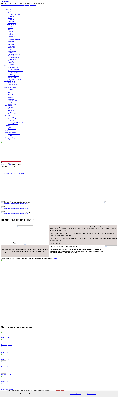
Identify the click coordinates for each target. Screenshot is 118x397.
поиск (8, 5)
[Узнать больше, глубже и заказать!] (11, 151)
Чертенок (11, 62)
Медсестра (11, 46)
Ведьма (10, 33)
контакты (33, 5)
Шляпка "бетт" (5, 367)
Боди (9, 91)
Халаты (10, 97)
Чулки (10, 92)
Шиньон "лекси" (6, 374)
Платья (6, 66)
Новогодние (12, 51)
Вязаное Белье (12, 104)
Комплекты (11, 82)
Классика (11, 117)
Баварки (10, 28)
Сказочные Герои (13, 57)
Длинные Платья (13, 67)
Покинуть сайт (91, 394)
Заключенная (12, 38)
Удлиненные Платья (14, 77)
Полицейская (12, 56)
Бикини (10, 107)
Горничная (11, 34)
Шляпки (10, 11)
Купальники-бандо (14, 109)
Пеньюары (11, 89)
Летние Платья (13, 72)
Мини (10, 127)
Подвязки (11, 99)
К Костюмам (12, 23)
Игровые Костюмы (10, 24)
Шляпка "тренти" (6, 345)
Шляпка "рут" (5, 359)
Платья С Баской (13, 76)
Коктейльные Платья (14, 79)
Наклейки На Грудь (14, 14)
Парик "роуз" (5, 381)
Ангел (10, 26)
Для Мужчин (8, 137)
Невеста (10, 49)
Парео (10, 112)
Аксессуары (8, 9)
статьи (12, 5)
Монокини (11, 110)
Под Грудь (11, 120)
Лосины (6, 130)
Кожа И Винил (13, 124)
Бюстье (10, 102)
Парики (10, 13)
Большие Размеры (10, 132)
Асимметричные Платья (15, 71)
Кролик (10, 43)
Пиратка (10, 52)
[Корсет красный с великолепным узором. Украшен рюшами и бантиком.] (110, 207)
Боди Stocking (12, 100)
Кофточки (11, 86)
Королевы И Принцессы (16, 39)
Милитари (11, 47)
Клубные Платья (13, 69)
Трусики (10, 94)
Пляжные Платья (13, 114)
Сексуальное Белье (10, 87)
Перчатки (11, 16)
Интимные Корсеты (14, 119)
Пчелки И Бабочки (14, 54)
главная (3, 5)
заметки (9, 164)
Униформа (11, 61)
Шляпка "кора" (5, 352)
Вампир (10, 31)
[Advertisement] (59, 188)
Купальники (8, 105)
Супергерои (12, 59)
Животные (11, 36)
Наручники (11, 19)
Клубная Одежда (9, 81)
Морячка (11, 44)
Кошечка (11, 41)
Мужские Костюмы (14, 139)
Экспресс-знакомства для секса (14, 173)
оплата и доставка (23, 5)
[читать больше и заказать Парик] (25, 241)
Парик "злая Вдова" (7, 389)
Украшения (11, 21)
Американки (12, 129)
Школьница (11, 64)
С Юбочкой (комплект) (15, 122)
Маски (10, 18)
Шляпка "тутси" (6, 337)
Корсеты (7, 115)
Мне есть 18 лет (75, 394)
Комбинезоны (12, 84)
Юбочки (7, 125)
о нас (16, 5)
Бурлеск (10, 29)
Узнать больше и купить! (25, 243)
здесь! (55, 258)
